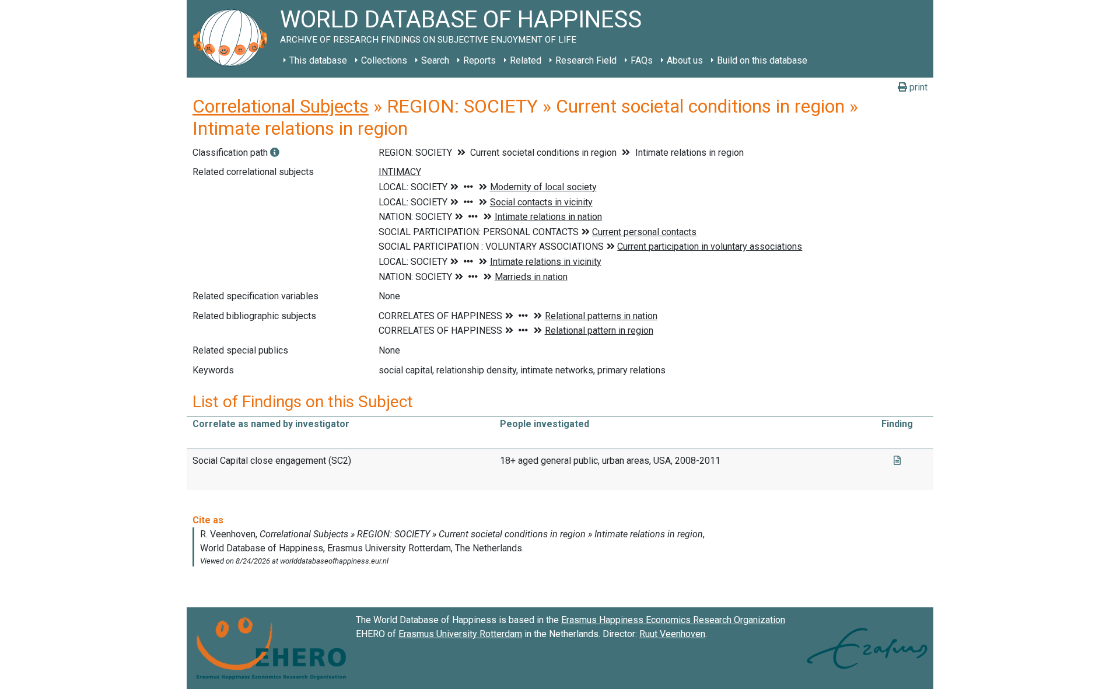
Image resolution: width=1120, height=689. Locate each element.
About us (685, 60)
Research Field (586, 60)
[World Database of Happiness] (233, 39)
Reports (479, 60)
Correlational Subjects (280, 106)
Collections (384, 60)
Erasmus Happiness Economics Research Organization (673, 619)
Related (525, 60)
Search (435, 60)
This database (318, 60)
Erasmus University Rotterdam (460, 633)
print (917, 87)
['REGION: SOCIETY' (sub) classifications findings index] (274, 152)
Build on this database (762, 60)
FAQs (642, 60)
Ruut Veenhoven (672, 633)
